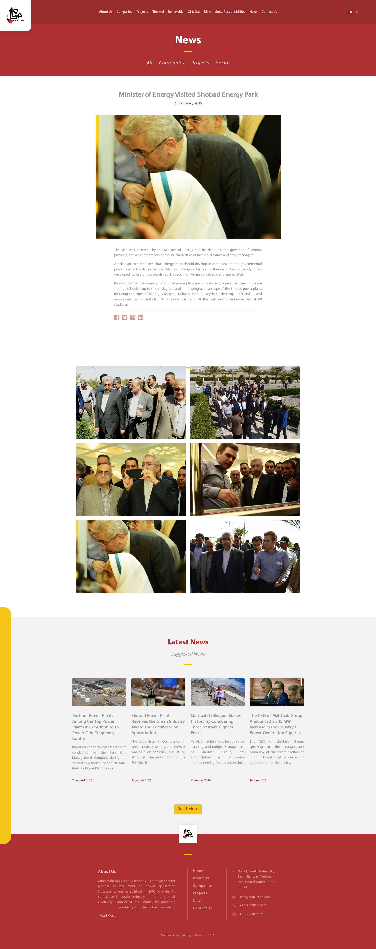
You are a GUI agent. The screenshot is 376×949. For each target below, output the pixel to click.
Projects (142, 12)
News (253, 12)
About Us (105, 12)
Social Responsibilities (230, 12)
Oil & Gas (194, 12)
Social (223, 63)
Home (198, 871)
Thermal (158, 12)
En (350, 12)
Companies (124, 12)
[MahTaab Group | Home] (15, 15)
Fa (356, 12)
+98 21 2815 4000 (254, 905)
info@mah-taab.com (255, 897)
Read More (188, 809)
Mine (207, 12)
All (149, 63)
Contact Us (269, 12)
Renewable (175, 12)
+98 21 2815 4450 (254, 914)
